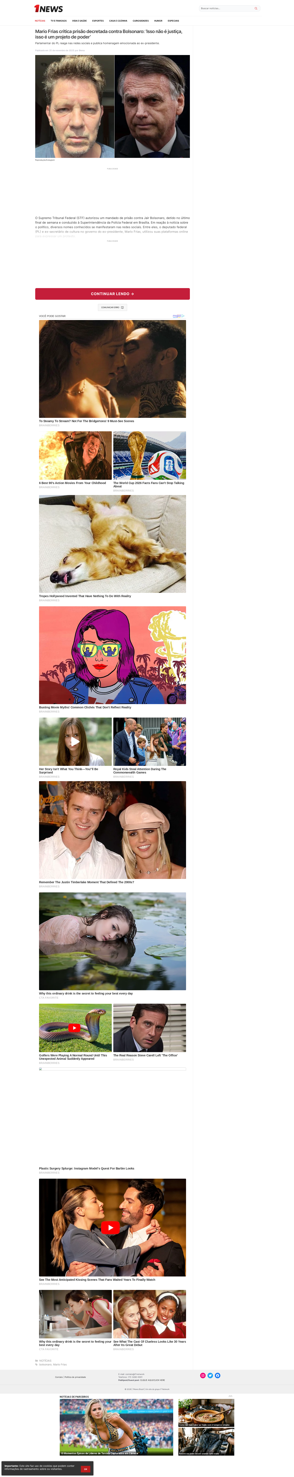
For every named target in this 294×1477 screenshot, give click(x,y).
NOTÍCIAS (40, 20)
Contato (59, 1377)
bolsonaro (45, 1364)
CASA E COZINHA (118, 20)
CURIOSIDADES (141, 20)
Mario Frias (60, 1364)
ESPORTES (98, 20)
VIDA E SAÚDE (79, 20)
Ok (85, 1469)
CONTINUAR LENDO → (112, 294)
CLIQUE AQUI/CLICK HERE (152, 1380)
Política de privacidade (75, 1377)
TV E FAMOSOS (59, 20)
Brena (82, 50)
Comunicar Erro (110, 307)
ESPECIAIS (173, 20)
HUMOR (158, 20)
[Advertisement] (112, 191)
